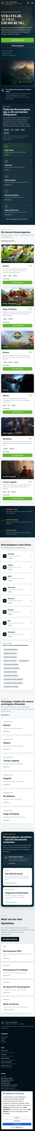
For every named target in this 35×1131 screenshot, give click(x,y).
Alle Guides (4, 1076)
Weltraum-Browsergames (10, 660)
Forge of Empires (10, 309)
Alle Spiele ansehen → (8, 241)
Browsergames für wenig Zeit (11, 664)
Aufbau (5, 275)
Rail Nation (7, 439)
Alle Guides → (5, 715)
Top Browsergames (17, 46)
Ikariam (6, 266)
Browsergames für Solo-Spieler (11, 668)
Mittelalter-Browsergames (10, 657)
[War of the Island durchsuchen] (28, 3)
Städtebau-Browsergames (10, 653)
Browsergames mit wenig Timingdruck (13, 679)
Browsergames (5, 1036)
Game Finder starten (17, 40)
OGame (6, 396)
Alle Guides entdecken (10, 939)
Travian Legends (10, 482)
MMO (10, 275)
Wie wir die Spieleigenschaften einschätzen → (17, 219)
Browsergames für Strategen (11, 686)
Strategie (15, 275)
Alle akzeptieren (17, 1124)
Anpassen (17, 1117)
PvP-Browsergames (24, 660)
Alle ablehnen (17, 1120)
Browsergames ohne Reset (10, 671)
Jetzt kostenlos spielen (17, 282)
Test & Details (6, 278)
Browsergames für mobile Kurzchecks (13, 683)
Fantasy (10, 362)
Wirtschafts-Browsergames (11, 649)
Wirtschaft (12, 448)
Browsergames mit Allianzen (11, 675)
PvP (8, 405)
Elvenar (6, 352)
